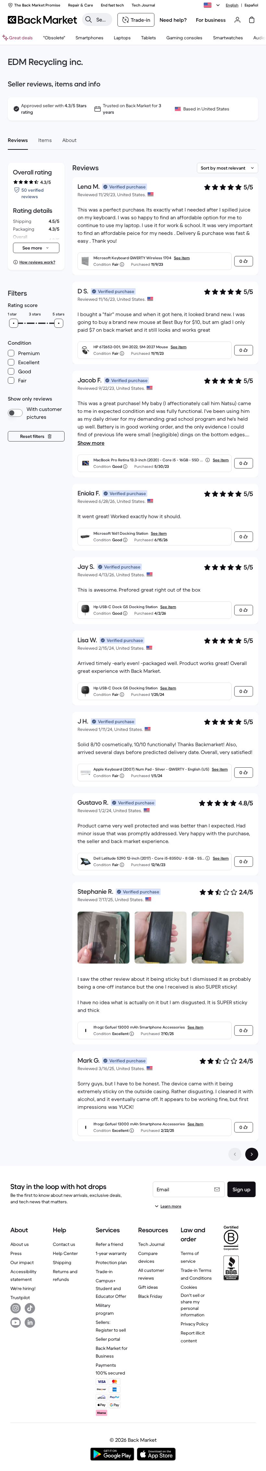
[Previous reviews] (234, 1154)
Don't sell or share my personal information (193, 1305)
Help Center (65, 1253)
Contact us (64, 1244)
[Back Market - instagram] (15, 1308)
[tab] (18, 140)
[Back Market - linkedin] (30, 1322)
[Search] (88, 19)
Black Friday (150, 1296)
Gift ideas (148, 1287)
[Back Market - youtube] (15, 1322)
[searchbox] (102, 19)
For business (211, 20)
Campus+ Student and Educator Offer (111, 1288)
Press (16, 1253)
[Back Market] (42, 20)
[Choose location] (212, 5)
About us (19, 1244)
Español (251, 5)
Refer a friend (109, 1244)
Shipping (62, 1262)
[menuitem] (89, 38)
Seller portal (108, 1339)
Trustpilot (20, 1297)
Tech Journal (151, 1244)
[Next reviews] (251, 1154)
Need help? (173, 20)
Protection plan (111, 1262)
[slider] (13, 323)
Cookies (189, 1287)
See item (182, 257)
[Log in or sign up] (237, 19)
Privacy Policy (194, 1324)
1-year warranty (111, 1253)
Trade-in (104, 1271)
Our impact (22, 1262)
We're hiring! (22, 1288)
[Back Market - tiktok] (30, 1308)
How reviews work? (37, 262)
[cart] (251, 19)
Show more (91, 443)
